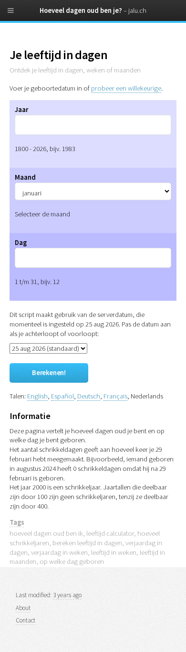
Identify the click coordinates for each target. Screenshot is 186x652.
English (37, 396)
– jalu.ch (135, 10)
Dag (21, 242)
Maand (25, 177)
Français (115, 396)
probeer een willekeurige (126, 88)
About (23, 608)
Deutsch (88, 396)
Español (62, 396)
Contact (25, 620)
